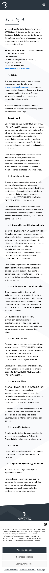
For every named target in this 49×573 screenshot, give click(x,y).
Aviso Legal (41, 570)
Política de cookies (11, 570)
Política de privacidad (28, 570)
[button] (45, 524)
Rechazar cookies (24, 557)
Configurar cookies (25, 564)
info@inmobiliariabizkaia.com (17, 69)
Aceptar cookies (24, 550)
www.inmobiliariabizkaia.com (17, 87)
